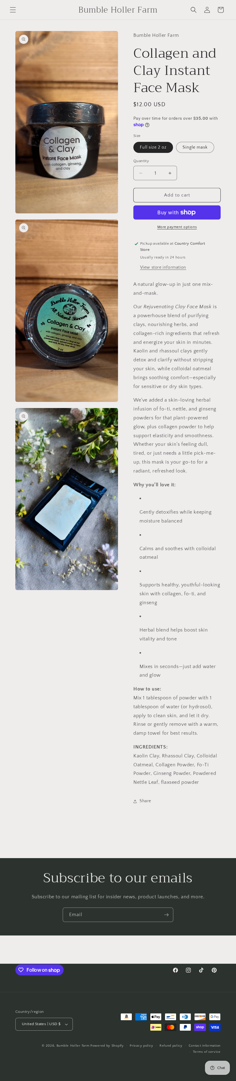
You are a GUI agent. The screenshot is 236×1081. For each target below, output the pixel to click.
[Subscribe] (166, 915)
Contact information (205, 1046)
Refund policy (171, 1046)
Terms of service (207, 1052)
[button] (13, 10)
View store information (163, 267)
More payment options (177, 227)
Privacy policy (141, 1046)
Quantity (141, 161)
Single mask (195, 147)
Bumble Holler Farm (73, 1046)
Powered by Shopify (107, 1046)
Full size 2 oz (153, 147)
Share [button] (145, 801)
